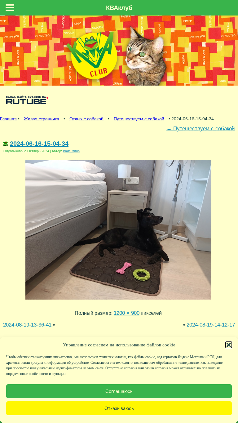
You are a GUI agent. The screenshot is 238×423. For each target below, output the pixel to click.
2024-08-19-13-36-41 (27, 325)
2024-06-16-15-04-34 (39, 143)
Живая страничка (41, 118)
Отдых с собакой (86, 118)
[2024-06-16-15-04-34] (118, 301)
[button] (229, 345)
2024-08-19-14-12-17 (211, 325)
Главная (8, 118)
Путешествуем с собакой (139, 118)
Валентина (71, 151)
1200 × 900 (126, 313)
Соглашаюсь (119, 391)
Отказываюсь (119, 408)
